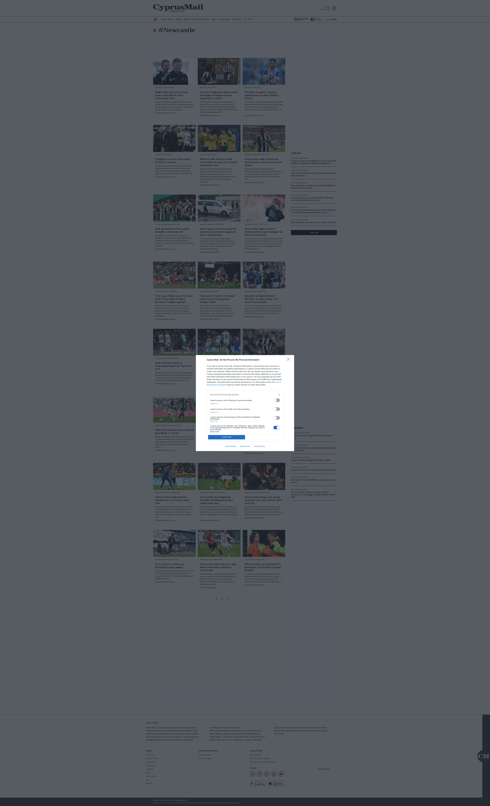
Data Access (245, 446)
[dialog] (245, 403)
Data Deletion (230, 446)
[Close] (289, 360)
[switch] (276, 400)
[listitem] (245, 394)
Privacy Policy (259, 446)
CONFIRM (226, 437)
